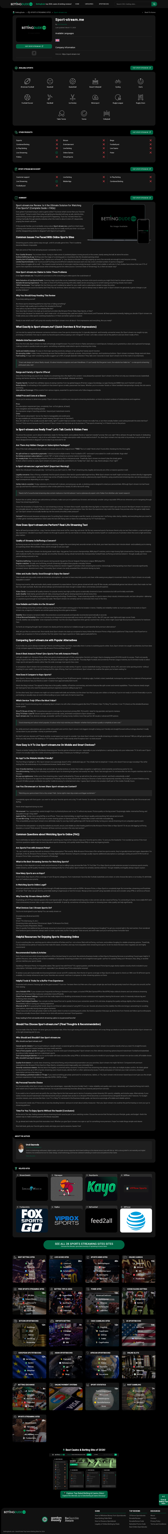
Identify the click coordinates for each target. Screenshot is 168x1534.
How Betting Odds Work (103, 1518)
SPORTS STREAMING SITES (41, 12)
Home (77, 4)
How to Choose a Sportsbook (105, 1521)
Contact (153, 1518)
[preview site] (84, 1471)
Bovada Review (134, 1518)
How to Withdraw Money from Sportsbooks (110, 1515)
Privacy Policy (155, 1521)
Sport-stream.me (69, 20)
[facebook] (34, 53)
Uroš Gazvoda (62, 24)
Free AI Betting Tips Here (163, 1502)
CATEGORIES (89, 4)
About (153, 1515)
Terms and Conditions (158, 1524)
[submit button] (154, 4)
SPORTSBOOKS (104, 4)
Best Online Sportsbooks (138, 1527)
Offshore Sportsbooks (137, 1515)
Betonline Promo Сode (137, 1524)
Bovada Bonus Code (136, 1521)
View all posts (30, 1156)
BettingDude (20, 12)
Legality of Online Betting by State (107, 1524)
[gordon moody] (56, 1519)
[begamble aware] (72, 1519)
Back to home (150, 12)
